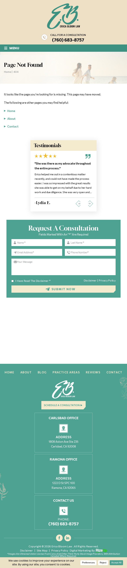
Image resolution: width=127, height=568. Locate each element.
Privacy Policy (107, 280)
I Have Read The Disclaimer (32, 280)
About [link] (11, 118)
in (67, 538)
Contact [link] (13, 126)
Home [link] (11, 111)
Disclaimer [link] (26, 550)
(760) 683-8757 (68, 40)
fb (59, 538)
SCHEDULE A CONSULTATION (62, 405)
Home (9, 372)
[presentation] (78, 204)
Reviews (93, 372)
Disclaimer (90, 280)
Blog (42, 372)
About (26, 372)
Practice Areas (66, 372)
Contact (114, 372)
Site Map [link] (42, 550)
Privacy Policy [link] (59, 550)
